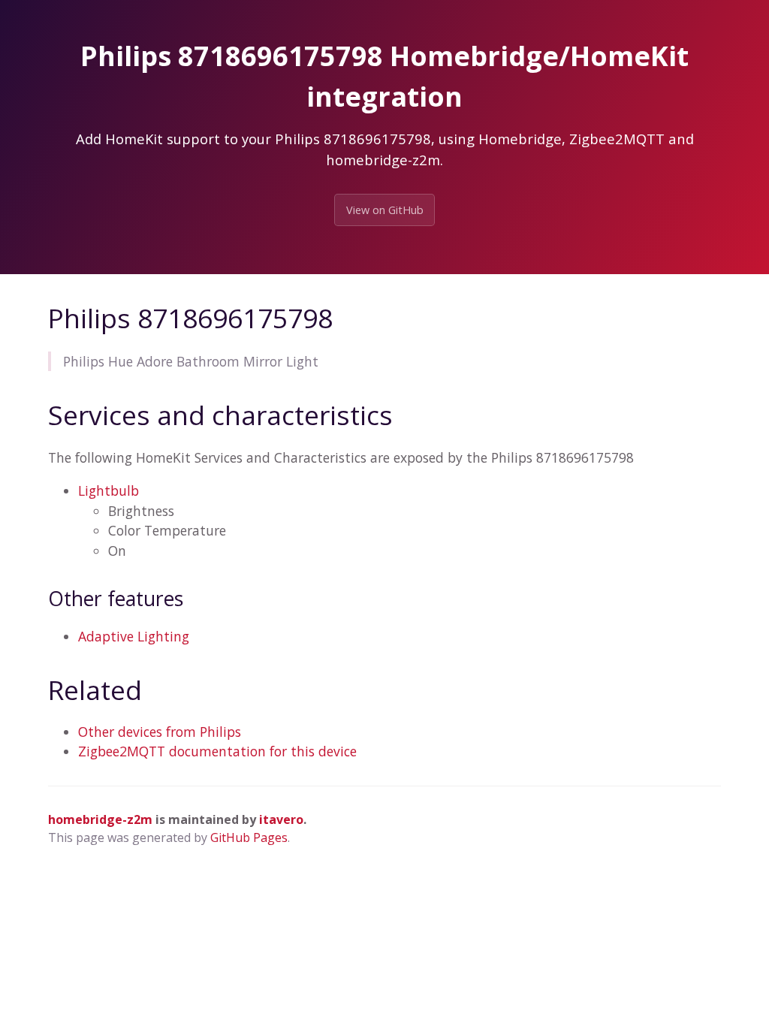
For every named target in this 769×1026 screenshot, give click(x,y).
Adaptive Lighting (133, 636)
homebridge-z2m (100, 819)
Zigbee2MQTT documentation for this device (217, 751)
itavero (281, 819)
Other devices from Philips (159, 732)
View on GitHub (385, 210)
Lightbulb (108, 490)
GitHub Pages (249, 837)
